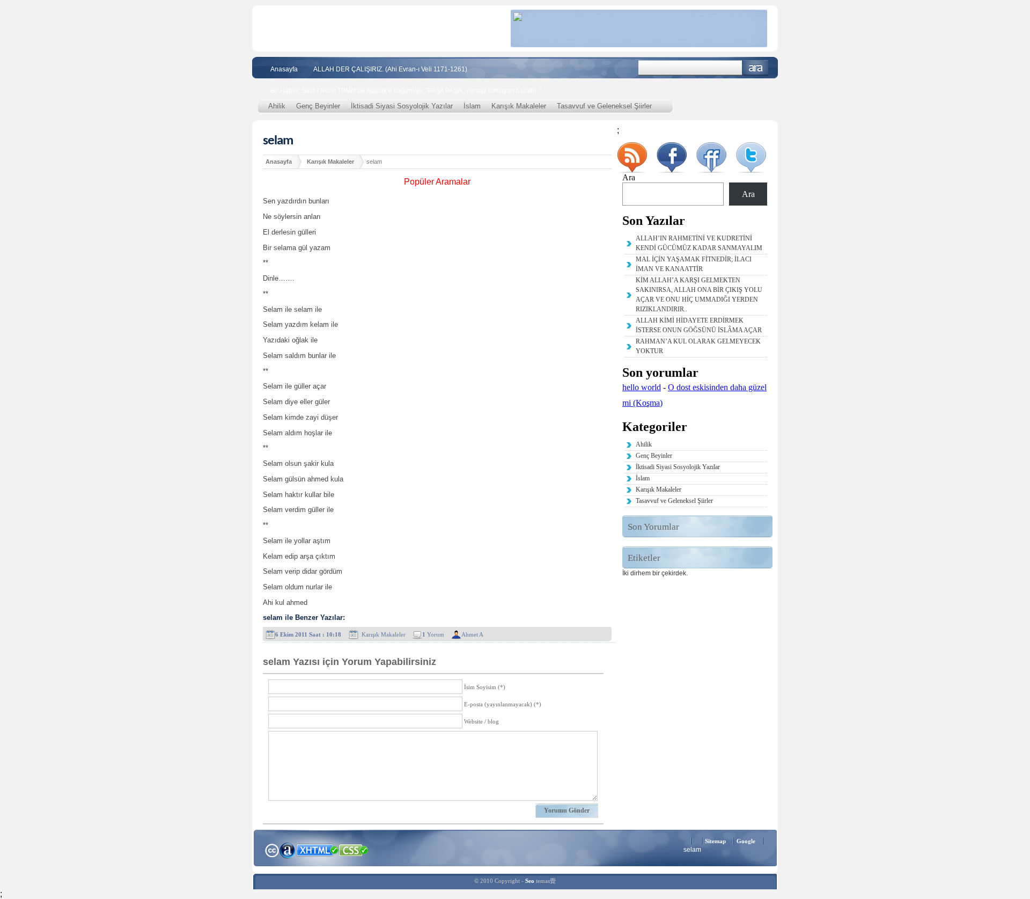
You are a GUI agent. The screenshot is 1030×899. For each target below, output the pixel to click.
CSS (354, 849)
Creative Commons (271, 849)
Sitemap (715, 841)
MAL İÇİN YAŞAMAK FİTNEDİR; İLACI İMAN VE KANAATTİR (694, 264)
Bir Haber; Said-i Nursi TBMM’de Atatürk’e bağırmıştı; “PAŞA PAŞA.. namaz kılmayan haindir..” (405, 90)
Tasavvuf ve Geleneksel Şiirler (604, 106)
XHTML (317, 849)
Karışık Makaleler (518, 106)
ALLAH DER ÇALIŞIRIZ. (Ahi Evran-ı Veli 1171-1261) (390, 69)
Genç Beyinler (318, 106)
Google (746, 841)
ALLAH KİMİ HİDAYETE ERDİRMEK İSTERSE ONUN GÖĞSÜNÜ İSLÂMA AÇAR (699, 325)
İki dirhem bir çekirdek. (655, 573)
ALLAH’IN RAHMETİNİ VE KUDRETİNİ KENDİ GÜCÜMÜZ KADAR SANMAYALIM (699, 243)
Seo (529, 881)
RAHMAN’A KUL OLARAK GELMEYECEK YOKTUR (698, 346)
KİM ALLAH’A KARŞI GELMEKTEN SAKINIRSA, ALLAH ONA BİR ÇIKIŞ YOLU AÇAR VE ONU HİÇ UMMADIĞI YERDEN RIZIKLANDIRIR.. (699, 294)
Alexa (287, 850)
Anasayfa (284, 69)
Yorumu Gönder (567, 810)
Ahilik (276, 106)
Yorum (433, 634)
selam (278, 141)
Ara (755, 68)
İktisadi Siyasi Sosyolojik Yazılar (402, 106)
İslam (472, 106)
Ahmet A (472, 634)
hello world (641, 387)
